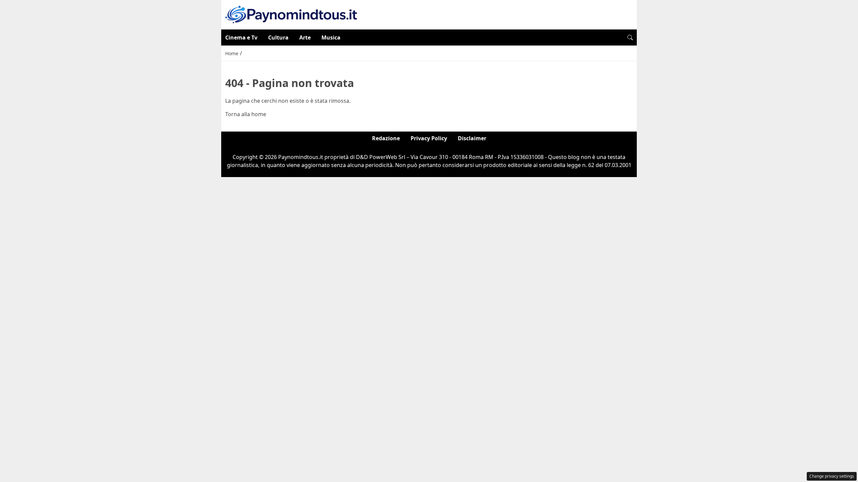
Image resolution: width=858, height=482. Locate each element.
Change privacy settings (831, 476)
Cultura (278, 37)
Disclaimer (472, 138)
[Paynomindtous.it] (291, 14)
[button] (630, 37)
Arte (305, 37)
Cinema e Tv (241, 37)
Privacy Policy (429, 138)
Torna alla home (245, 114)
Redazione (386, 138)
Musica (331, 37)
